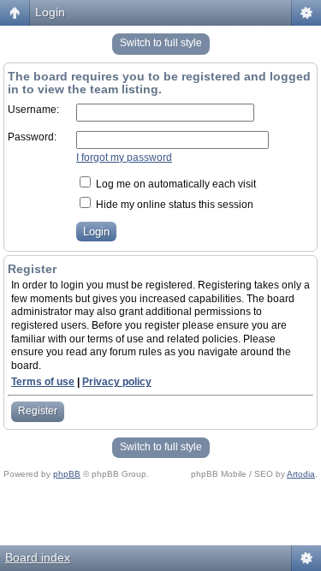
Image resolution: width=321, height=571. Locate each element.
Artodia (301, 474)
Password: (32, 137)
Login (50, 12)
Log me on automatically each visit (174, 184)
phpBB (66, 474)
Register (37, 411)
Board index (37, 557)
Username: (33, 110)
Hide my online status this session (173, 205)
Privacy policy (117, 382)
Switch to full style (161, 43)
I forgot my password (124, 158)
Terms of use (42, 382)
